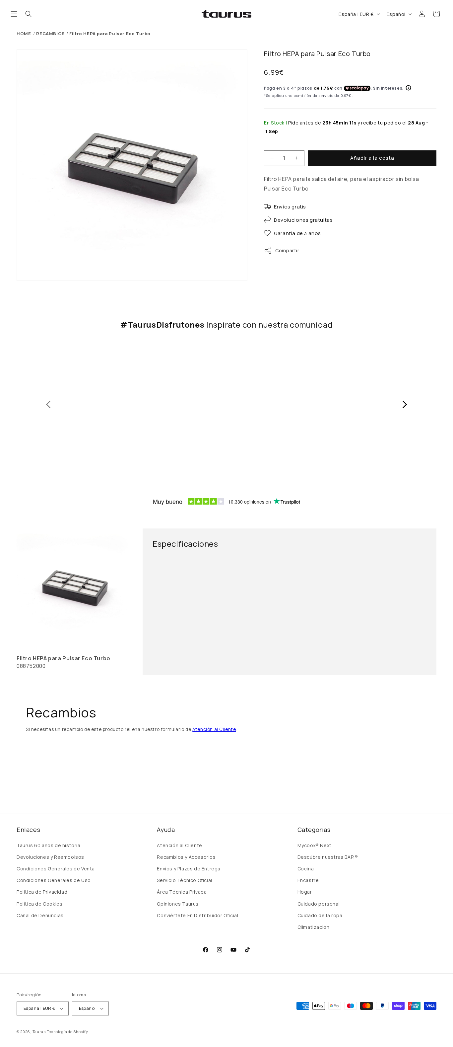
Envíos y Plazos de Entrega (189, 868)
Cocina (305, 868)
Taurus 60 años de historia (49, 845)
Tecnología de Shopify (67, 1031)
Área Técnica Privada (182, 892)
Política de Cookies (39, 904)
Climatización (313, 927)
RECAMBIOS (50, 34)
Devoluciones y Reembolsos (50, 857)
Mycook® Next (314, 845)
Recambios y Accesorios (186, 857)
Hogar (304, 892)
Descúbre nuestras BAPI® (327, 857)
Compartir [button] (287, 250)
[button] (14, 14)
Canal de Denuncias (40, 915)
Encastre (308, 880)
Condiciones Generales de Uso (54, 880)
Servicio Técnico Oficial (184, 880)
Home (24, 34)
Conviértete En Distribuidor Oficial (197, 915)
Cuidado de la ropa (320, 915)
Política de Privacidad (42, 892)
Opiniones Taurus (178, 904)
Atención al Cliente (214, 729)
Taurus (39, 1031)
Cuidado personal (318, 904)
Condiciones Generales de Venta (56, 868)
